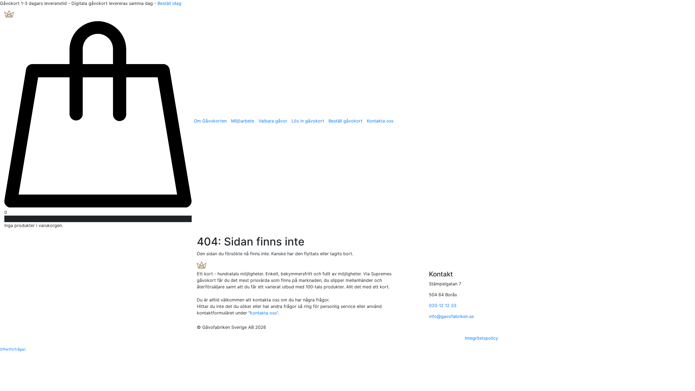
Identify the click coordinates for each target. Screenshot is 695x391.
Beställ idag (169, 3)
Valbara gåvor (272, 121)
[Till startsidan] (43, 15)
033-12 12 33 (442, 305)
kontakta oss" (264, 313)
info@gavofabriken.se (451, 316)
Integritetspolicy (481, 338)
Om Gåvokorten (210, 121)
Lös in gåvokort (308, 121)
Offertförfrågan (13, 349)
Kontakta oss (380, 121)
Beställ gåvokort (345, 121)
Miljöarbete (242, 121)
